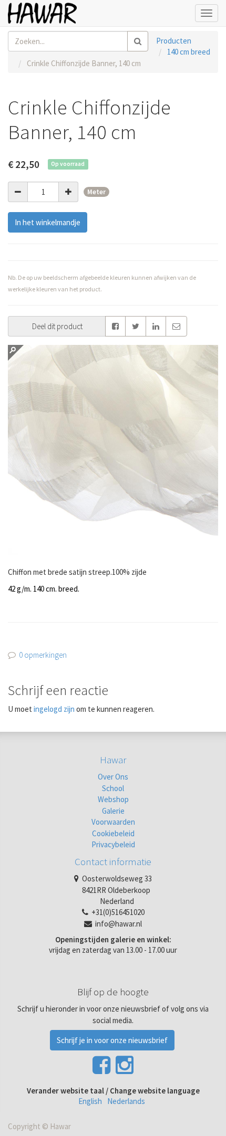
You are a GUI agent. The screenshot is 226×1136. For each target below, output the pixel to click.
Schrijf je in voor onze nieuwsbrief (112, 1040)
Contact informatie (113, 861)
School (113, 788)
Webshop (113, 799)
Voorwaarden (113, 822)
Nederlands (126, 1101)
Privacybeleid (113, 844)
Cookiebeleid (113, 833)
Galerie (113, 811)
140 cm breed (188, 52)
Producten (173, 41)
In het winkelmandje (47, 222)
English (90, 1101)
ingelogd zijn (54, 709)
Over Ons (113, 777)
